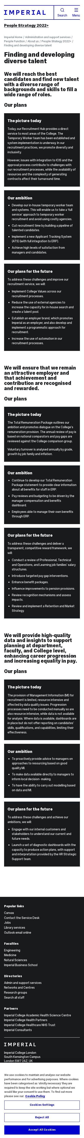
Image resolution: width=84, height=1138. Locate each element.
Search (62, 15)
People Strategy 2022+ (26, 25)
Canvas (9, 913)
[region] (42, 1100)
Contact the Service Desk (21, 918)
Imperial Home (13, 37)
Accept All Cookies (42, 1130)
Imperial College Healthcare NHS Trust (29, 1025)
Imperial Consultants (18, 1030)
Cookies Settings (42, 1105)
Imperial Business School (20, 965)
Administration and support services (48, 37)
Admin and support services (23, 983)
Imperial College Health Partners (25, 1020)
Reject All (42, 1117)
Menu (76, 15)
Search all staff (14, 997)
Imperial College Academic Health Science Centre (37, 1015)
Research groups (15, 992)
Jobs (7, 923)
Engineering (12, 950)
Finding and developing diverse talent (28, 45)
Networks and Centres (19, 987)
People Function (14, 41)
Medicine (10, 955)
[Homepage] (29, 12)
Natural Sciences (15, 960)
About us (33, 41)
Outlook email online (17, 933)
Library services (14, 928)
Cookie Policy (35, 1096)
